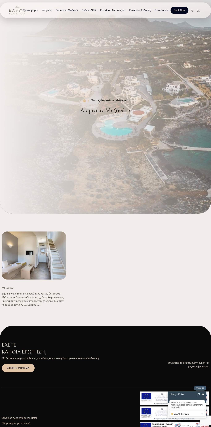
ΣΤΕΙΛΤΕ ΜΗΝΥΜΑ (18, 368)
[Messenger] (199, 394)
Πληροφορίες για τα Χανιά (16, 423)
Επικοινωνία (162, 10)
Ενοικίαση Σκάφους (140, 10)
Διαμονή (46, 10)
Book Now (179, 10)
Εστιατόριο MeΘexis (66, 10)
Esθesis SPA (89, 10)
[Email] (203, 394)
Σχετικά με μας (30, 10)
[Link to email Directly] (198, 10)
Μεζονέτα (7, 287)
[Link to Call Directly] (192, 10)
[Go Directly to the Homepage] (17, 10)
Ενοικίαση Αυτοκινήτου (112, 10)
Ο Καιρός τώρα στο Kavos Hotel (19, 418)
